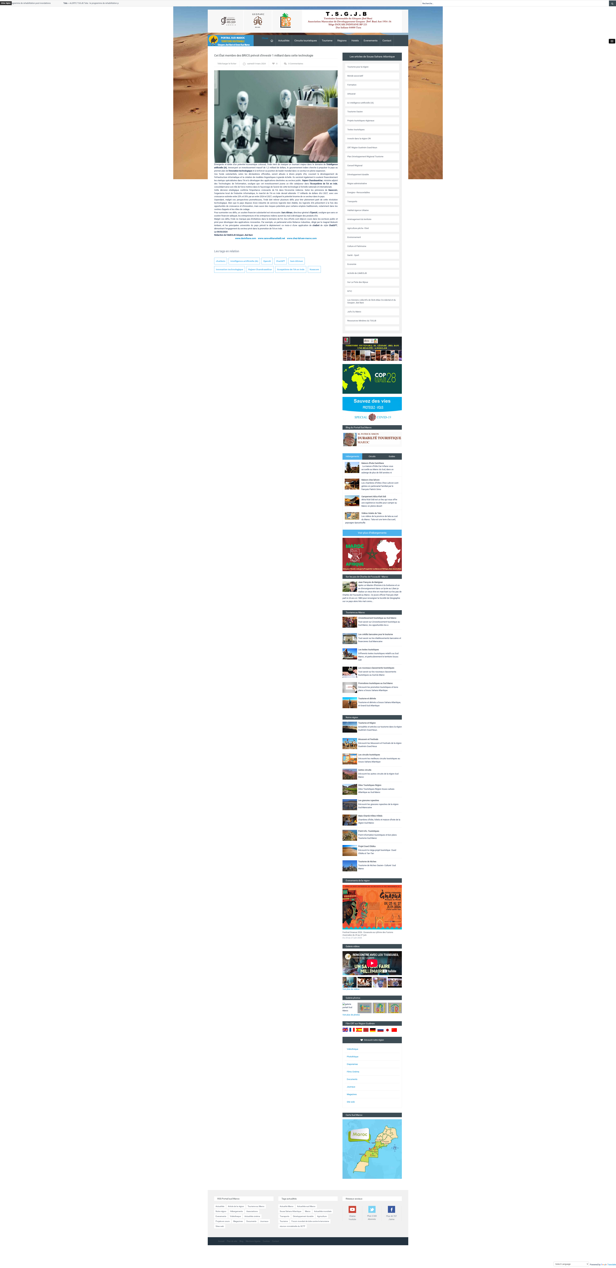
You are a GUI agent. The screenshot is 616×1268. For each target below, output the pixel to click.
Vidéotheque (235, 1216)
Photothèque (352, 1056)
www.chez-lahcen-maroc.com (302, 238)
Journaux (351, 1087)
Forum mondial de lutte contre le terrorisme (310, 1221)
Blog (241, 1241)
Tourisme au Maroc (256, 1206)
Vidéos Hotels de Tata (371, 513)
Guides (392, 456)
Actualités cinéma (252, 1216)
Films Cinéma (353, 1071)
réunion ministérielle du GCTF (292, 1226)
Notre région (221, 1211)
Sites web (220, 1226)
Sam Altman (296, 261)
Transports (284, 1216)
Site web (351, 1102)
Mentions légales (253, 1241)
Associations (252, 1211)
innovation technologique (229, 269)
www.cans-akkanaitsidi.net (271, 238)
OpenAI (267, 261)
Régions (341, 40)
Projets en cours (223, 1221)
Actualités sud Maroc (306, 1206)
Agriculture (322, 1216)
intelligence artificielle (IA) (244, 261)
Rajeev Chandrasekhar (260, 269)
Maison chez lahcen (370, 480)
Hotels (355, 40)
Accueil (221, 1241)
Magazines (352, 1094)
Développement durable (303, 1216)
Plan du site (232, 1241)
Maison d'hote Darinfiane (372, 463)
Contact (386, 40)
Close (265, 38)
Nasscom (314, 269)
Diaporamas (352, 1064)
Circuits (372, 456)
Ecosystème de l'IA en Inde (290, 269)
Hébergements (352, 456)
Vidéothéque (352, 1049)
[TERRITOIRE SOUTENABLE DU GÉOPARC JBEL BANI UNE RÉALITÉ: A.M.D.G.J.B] (372, 348)
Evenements (370, 40)
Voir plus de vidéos (350, 989)
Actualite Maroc (286, 1206)
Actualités (283, 40)
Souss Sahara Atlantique (290, 1211)
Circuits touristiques (305, 40)
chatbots (220, 261)
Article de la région (236, 1206)
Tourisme (327, 40)
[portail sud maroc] (229, 40)
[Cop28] (372, 379)
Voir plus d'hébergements (372, 532)
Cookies (266, 1241)
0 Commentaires (295, 63)
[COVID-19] (372, 411)
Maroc (307, 1211)
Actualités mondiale (322, 1211)
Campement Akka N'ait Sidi (373, 496)
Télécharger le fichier (226, 63)
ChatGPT (280, 261)
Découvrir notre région (374, 1040)
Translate (611, 1264)
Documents (352, 1079)
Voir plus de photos (351, 1015)
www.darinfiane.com (245, 238)
